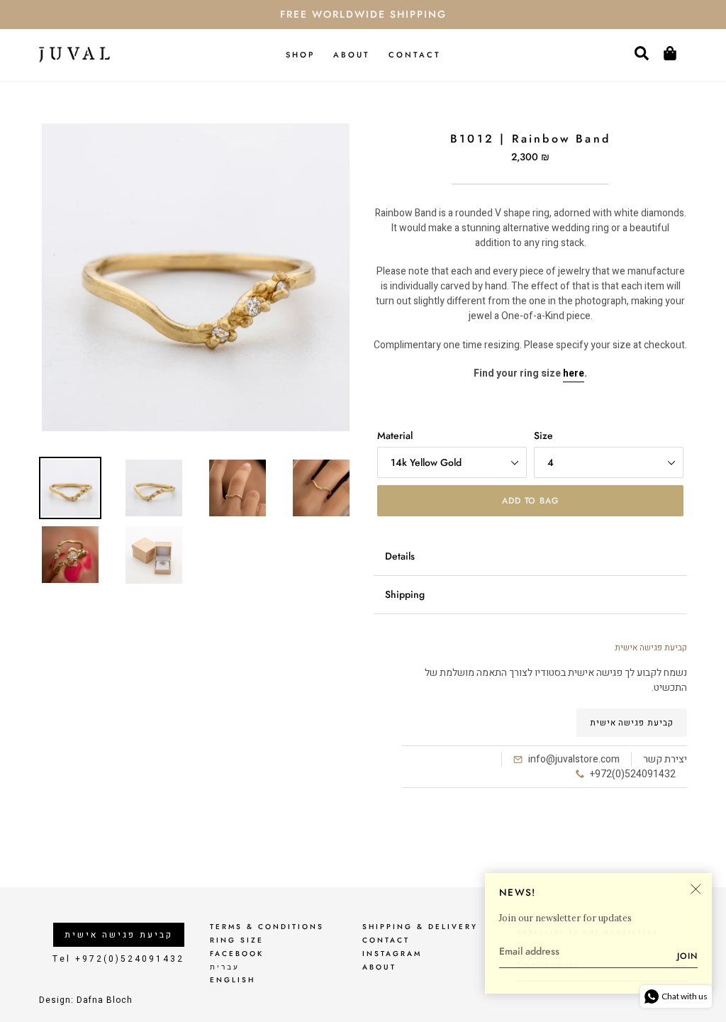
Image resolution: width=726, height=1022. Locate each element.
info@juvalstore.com (574, 759)
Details (400, 556)
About (379, 967)
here (573, 373)
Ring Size (237, 940)
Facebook (237, 953)
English (232, 979)
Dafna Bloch (105, 1000)
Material (395, 435)
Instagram (392, 953)
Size (543, 435)
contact (386, 940)
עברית (225, 967)
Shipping (405, 594)
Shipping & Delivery (420, 926)
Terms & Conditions (267, 926)
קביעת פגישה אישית (632, 722)
